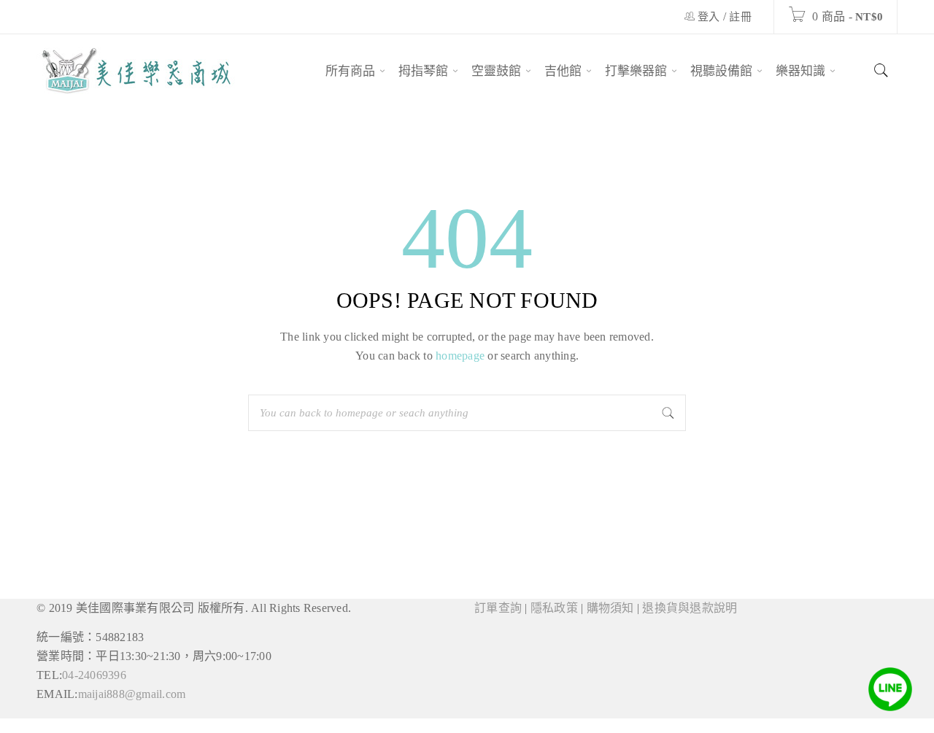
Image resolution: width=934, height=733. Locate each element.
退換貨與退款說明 (689, 608)
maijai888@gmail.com (132, 694)
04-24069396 (94, 675)
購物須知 (610, 608)
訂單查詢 (498, 608)
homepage (460, 355)
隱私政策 (554, 608)
